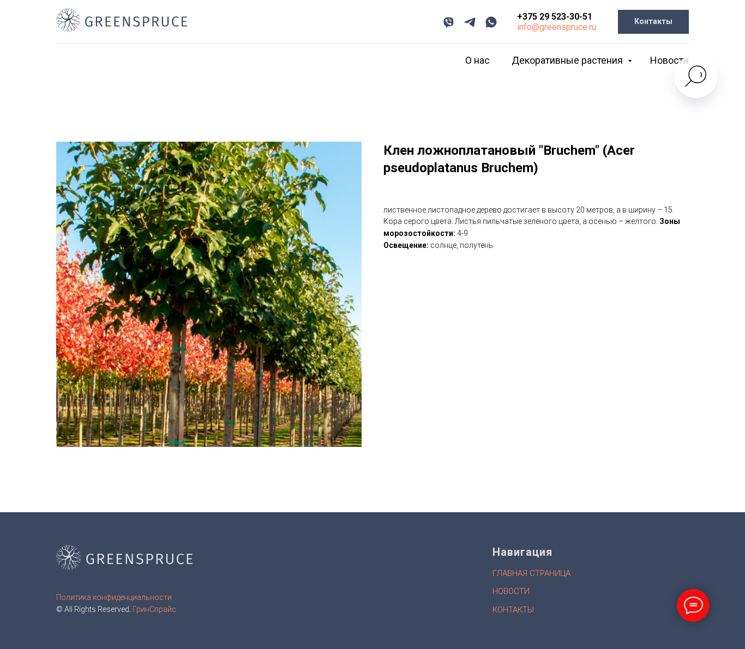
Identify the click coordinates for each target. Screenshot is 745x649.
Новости (669, 60)
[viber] (448, 22)
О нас (477, 60)
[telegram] (470, 22)
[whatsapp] (491, 22)
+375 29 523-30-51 (554, 16)
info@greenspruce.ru (556, 27)
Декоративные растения (568, 60)
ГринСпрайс (154, 609)
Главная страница (531, 573)
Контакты (513, 610)
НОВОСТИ (511, 591)
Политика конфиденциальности (114, 597)
